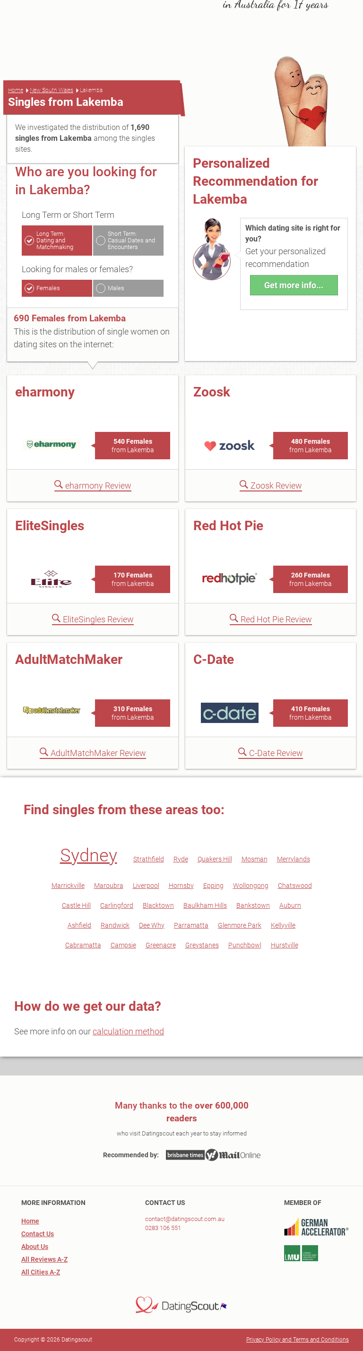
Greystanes (202, 945)
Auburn (290, 905)
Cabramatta (83, 945)
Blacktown (158, 905)
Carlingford (116, 905)
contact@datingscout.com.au (185, 1218)
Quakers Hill (215, 859)
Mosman (255, 859)
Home (15, 90)
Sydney (88, 855)
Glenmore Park (239, 925)
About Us (34, 1246)
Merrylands (293, 859)
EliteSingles (49, 526)
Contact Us (37, 1234)
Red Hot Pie (228, 526)
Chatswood (295, 885)
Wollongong (250, 885)
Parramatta (191, 925)
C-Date (213, 659)
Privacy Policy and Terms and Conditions (297, 1339)
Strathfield (148, 859)
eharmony (45, 392)
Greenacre (161, 945)
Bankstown (253, 905)
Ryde (180, 859)
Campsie (123, 945)
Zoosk (211, 392)
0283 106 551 (163, 1227)
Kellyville (283, 925)
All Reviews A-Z (44, 1259)
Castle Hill (76, 905)
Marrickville (68, 885)
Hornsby (181, 885)
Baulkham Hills (205, 905)
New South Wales (51, 90)
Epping (213, 885)
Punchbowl (244, 945)
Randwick (115, 925)
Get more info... (293, 285)
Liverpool (146, 885)
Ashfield (79, 925)
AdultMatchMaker (68, 659)
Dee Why (151, 925)
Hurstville (284, 945)
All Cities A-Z (40, 1272)
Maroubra (108, 885)
